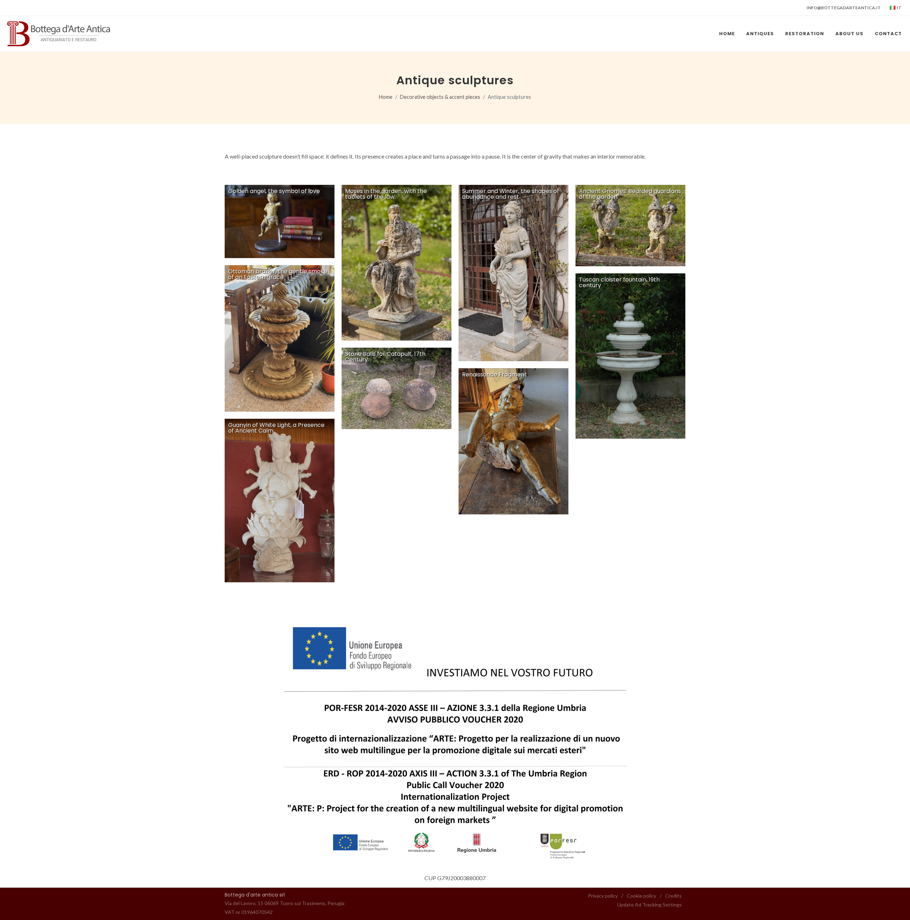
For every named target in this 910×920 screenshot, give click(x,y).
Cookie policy (641, 896)
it (899, 7)
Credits (673, 896)
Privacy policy (603, 896)
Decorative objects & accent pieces (440, 97)
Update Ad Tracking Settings (649, 905)
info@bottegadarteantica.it (844, 7)
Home (385, 97)
